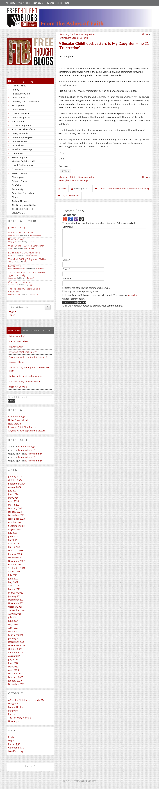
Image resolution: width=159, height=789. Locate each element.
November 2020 (16, 645)
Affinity (15, 89)
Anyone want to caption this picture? (28, 357)
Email (66, 269)
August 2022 (14, 571)
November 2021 (16, 603)
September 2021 (16, 610)
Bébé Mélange (32, 255)
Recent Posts (63, 2)
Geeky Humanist (20, 133)
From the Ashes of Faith (24, 129)
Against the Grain (21, 93)
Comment (67, 226)
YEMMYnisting (19, 213)
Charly (26, 262)
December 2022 (16, 557)
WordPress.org (15, 751)
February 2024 (15, 508)
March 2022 (14, 589)
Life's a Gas (17, 153)
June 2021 (13, 620)
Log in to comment (70, 195)
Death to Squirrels (21, 117)
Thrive (145, 34)
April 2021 (13, 627)
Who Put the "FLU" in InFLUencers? (26, 245)
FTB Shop (50, 2)
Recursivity (17, 189)
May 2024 (13, 497)
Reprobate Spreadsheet (24, 193)
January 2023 (15, 554)
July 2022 (13, 575)
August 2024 (14, 487)
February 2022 (15, 592)
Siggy (30, 285)
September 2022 (16, 568)
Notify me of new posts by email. (82, 291)
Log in (12, 314)
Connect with (69, 214)
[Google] (70, 218)
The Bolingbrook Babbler (25, 205)
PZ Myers (30, 242)
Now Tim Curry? (16, 239)
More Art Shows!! (18, 386)
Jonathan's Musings (22, 149)
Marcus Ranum (28, 248)
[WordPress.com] (81, 218)
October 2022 (15, 564)
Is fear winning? (17, 336)
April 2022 (13, 585)
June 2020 (13, 663)
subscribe (132, 295)
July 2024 (13, 490)
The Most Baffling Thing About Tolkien (27, 259)
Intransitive (18, 145)
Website (66, 278)
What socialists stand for (21, 232)
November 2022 (16, 561)
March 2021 (14, 631)
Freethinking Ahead (22, 125)
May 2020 (13, 666)
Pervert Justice (19, 173)
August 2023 (14, 529)
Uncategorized (15, 721)
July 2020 (13, 659)
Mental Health (15, 707)
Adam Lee (34, 294)
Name (66, 259)
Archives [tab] (47, 330)
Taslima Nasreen (20, 201)
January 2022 (15, 596)
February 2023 (15, 550)
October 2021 (15, 606)
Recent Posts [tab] (14, 330)
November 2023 (16, 518)
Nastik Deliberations (22, 165)
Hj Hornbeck (40, 268)
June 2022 (13, 578)
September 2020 (16, 652)
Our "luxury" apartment (20, 282)
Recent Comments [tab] (31, 330)
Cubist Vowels (19, 109)
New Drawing (16, 346)
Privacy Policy (24, 2)
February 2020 (15, 677)
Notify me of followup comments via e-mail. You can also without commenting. (99, 297)
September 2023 (16, 525)
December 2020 (16, 641)
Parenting (13, 710)
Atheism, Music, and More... (26, 101)
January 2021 (15, 638)
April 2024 (13, 501)
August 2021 (14, 613)
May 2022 (13, 582)
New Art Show (16, 362)
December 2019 (16, 684)
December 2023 (16, 515)
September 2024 (16, 483)
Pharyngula (18, 177)
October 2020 (15, 648)
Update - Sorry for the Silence (24, 381)
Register (13, 311)
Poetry (11, 714)
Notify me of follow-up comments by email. (87, 287)
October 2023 (15, 522)
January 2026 (15, 476)
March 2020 (14, 673)
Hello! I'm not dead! (19, 341)
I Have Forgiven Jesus (23, 137)
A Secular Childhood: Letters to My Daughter (118, 188)
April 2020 (13, 670)
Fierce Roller (18, 121)
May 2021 (13, 624)
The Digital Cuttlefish (23, 209)
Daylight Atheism (21, 113)
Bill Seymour (18, 105)
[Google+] (64, 218)
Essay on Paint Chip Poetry (22, 351)
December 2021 (16, 599)
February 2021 (15, 634)
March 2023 (14, 546)
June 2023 (13, 536)
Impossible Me (19, 141)
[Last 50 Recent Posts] (16, 228)
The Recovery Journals (19, 717)
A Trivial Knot (19, 85)
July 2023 (13, 532)
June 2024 (13, 494)
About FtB (10, 2)
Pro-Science (18, 185)
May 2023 (13, 539)
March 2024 (14, 504)
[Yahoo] (76, 218)
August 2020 (14, 655)
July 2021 (13, 617)
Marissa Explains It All (23, 161)
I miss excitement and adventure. (26, 376)
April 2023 (13, 543)
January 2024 (15, 511)
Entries (14, 744)
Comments (16, 747)
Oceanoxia (17, 169)
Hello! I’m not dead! (18, 420)
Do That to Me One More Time (24, 252)
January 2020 (15, 680)
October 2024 (15, 480)
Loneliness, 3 (14, 265)
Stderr (15, 197)
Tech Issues (38, 2)
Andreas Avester (20, 97)
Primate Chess (19, 181)
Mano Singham (19, 157)
